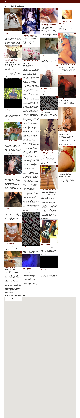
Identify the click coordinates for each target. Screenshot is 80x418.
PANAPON (6, 1)
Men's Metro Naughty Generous (65, 22)
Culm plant (44, 111)
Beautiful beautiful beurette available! (67, 65)
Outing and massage (47, 88)
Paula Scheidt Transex (29, 35)
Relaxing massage (10, 243)
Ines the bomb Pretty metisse (11, 32)
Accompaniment (27, 268)
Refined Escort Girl (10, 267)
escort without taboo (11, 140)
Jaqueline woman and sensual (65, 132)
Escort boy (26, 246)
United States (12, 4)
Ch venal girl (44, 269)
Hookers (6, 4)
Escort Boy (8, 109)
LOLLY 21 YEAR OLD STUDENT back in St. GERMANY (47, 152)
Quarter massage (46, 244)
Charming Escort (64, 173)
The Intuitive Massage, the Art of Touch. (30, 61)
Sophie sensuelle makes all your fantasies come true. (48, 25)
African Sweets (63, 99)
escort (43, 55)
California (18, 4)
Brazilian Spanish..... (10, 174)
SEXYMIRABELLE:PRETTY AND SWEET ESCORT (48, 190)
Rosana (7, 208)
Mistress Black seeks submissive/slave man (11, 60)
